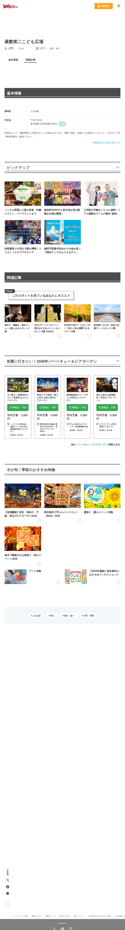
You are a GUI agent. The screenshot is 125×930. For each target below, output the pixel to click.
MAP (62, 124)
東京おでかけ (64, 916)
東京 (52, 615)
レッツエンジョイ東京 (19, 916)
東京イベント (78, 916)
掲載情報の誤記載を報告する (106, 142)
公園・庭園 (88, 615)
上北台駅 (36, 615)
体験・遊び (68, 615)
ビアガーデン (100, 444)
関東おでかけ (36, 916)
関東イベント (50, 916)
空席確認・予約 (18, 407)
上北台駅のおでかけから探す (99, 916)
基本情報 (14, 93)
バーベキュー (84, 444)
